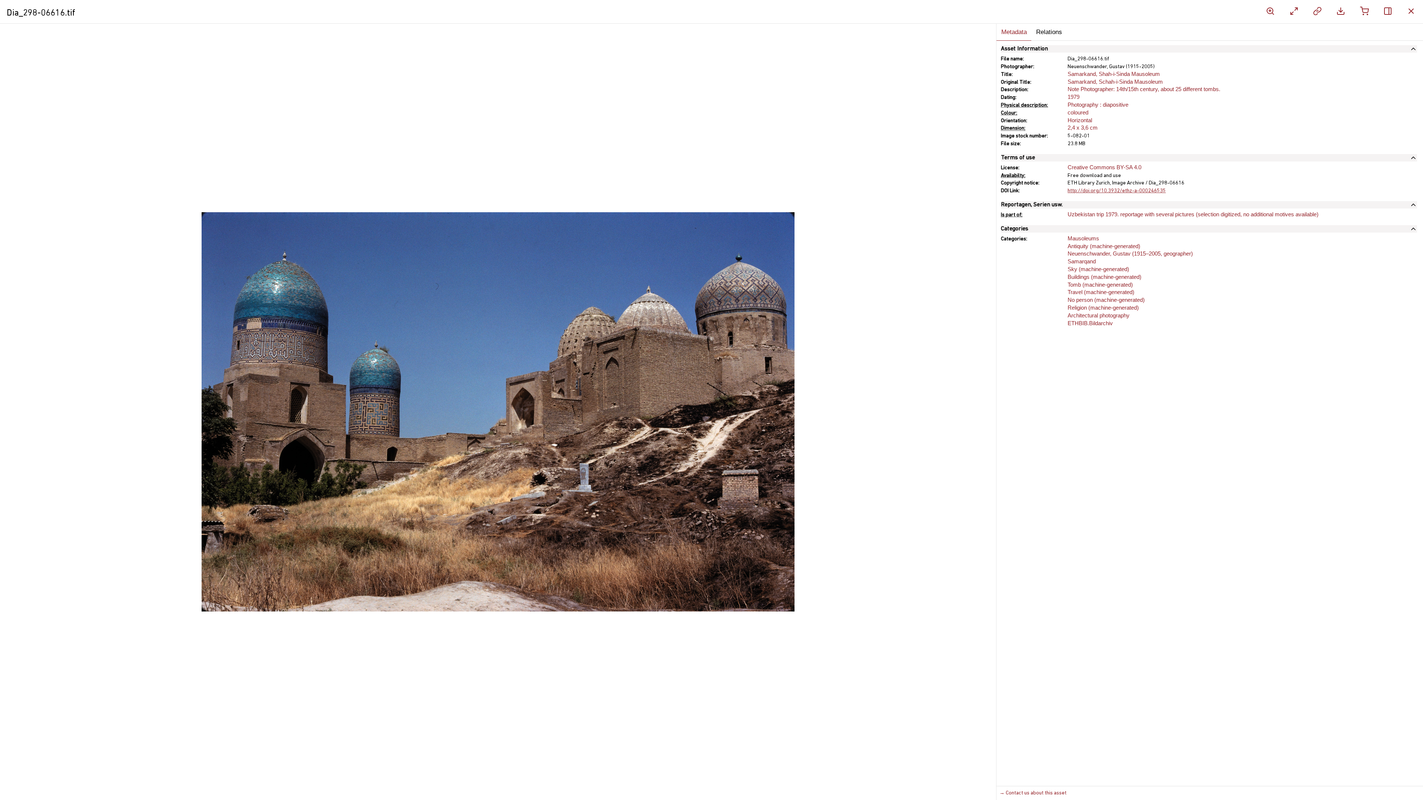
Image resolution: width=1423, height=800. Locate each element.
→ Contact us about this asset (1033, 793)
